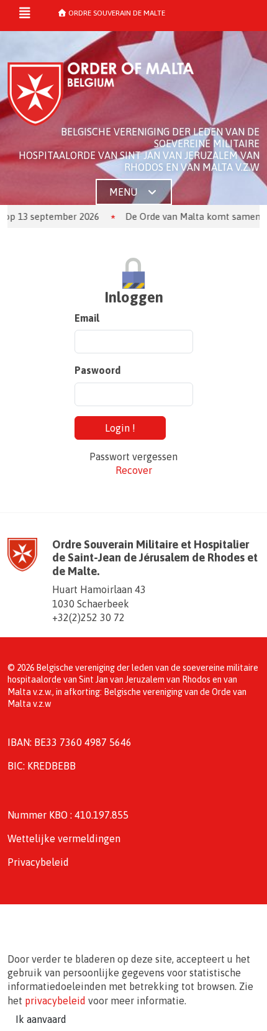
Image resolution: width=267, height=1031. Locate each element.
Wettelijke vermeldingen (63, 838)
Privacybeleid (38, 862)
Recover (133, 470)
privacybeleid (55, 1000)
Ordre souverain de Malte (115, 13)
